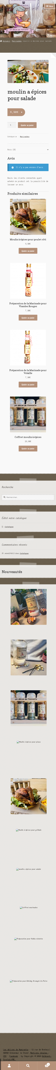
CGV (4, 1056)
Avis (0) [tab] (11, 150)
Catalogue (9, 526)
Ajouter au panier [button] (28, 250)
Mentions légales (39, 1053)
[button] (45, 64)
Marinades (17, 41)
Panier (43, 1063)
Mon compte (9, 1065)
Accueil (6, 41)
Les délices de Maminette (15, 1050)
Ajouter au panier (27, 125)
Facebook (14, 1056)
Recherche (28, 1065)
